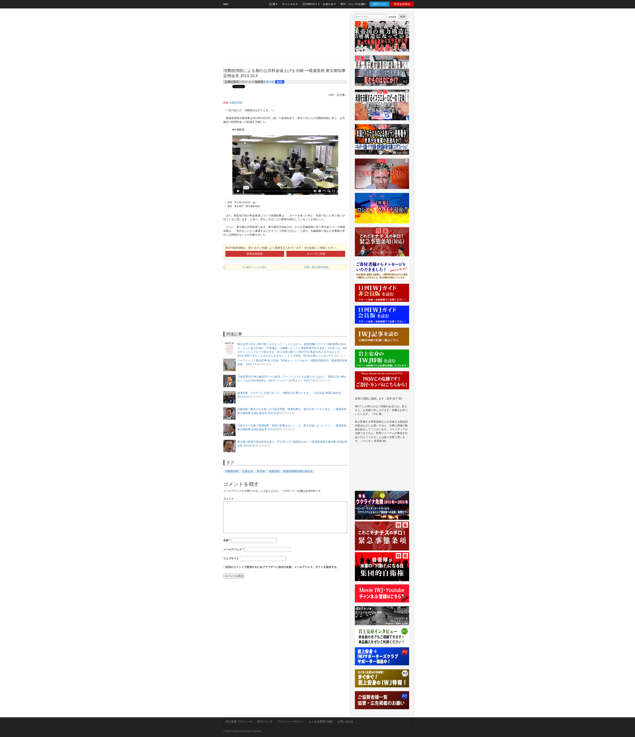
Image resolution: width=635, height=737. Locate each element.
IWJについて (264, 721)
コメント (228, 498)
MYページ (379, 4)
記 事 (272, 4)
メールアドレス (233, 549)
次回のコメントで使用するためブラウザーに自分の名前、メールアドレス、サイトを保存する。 (282, 567)
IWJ (225, 4)
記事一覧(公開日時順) (316, 267)
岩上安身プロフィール (239, 721)
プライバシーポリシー (290, 721)
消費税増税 (235, 102)
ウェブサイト (231, 558)
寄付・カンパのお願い (353, 4)
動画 (279, 81)
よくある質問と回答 (321, 721)
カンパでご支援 (316, 253)
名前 (226, 540)
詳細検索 (392, 17)
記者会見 (247, 471)
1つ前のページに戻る (254, 267)
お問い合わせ (345, 721)
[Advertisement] (285, 35)
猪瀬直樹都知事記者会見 (298, 471)
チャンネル (289, 4)
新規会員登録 (402, 4)
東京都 (270, 81)
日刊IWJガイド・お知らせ (318, 4)
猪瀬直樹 (274, 471)
